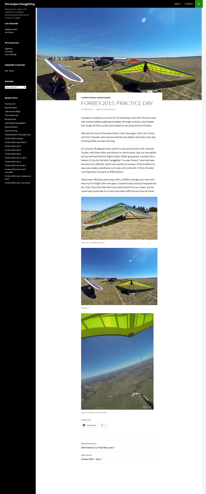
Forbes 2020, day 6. (13, 154)
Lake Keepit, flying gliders (15, 123)
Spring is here (10, 119)
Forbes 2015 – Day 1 (91, 457)
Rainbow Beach (11, 127)
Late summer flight (12, 111)
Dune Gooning (11, 130)
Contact (189, 4)
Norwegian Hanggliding (20, 4)
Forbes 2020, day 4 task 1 (15, 165)
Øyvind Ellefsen (107, 109)
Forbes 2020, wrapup (14, 138)
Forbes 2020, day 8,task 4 (15, 142)
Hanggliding (104, 97)
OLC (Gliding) (10, 54)
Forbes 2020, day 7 (13, 146)
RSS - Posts (9, 71)
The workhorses (11, 115)
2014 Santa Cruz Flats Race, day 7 (98, 445)
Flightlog (8, 48)
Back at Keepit (11, 107)
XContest (9, 51)
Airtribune (9, 32)
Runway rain (10, 103)
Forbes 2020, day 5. (13, 161)
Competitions (88, 97)
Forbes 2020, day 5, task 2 (16, 157)
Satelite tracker (11, 29)
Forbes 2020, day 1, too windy (17, 183)
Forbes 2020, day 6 (13, 150)
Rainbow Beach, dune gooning (17, 134)
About (178, 4)
